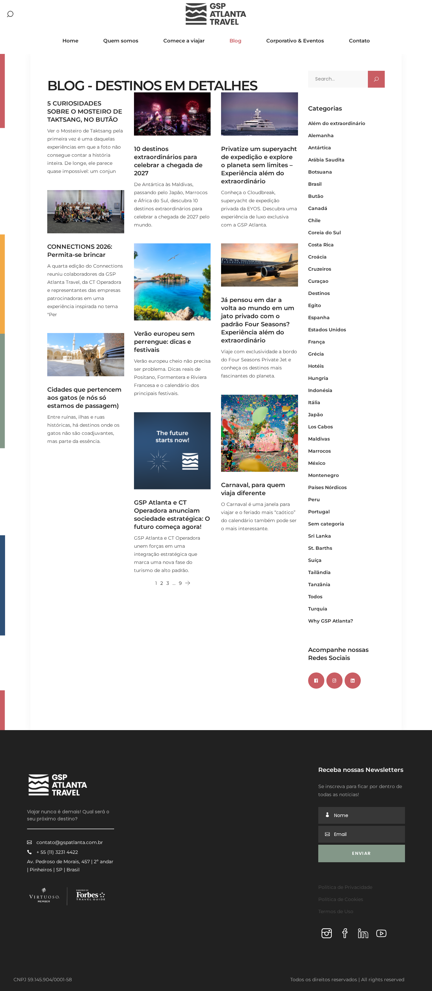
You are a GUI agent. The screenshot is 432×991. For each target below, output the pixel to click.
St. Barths (320, 548)
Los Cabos (320, 427)
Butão (315, 196)
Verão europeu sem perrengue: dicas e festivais (164, 342)
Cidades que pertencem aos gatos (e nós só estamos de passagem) (84, 398)
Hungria (318, 378)
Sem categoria (326, 524)
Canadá (317, 208)
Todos (315, 597)
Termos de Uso (335, 911)
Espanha (319, 317)
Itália (314, 402)
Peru (314, 500)
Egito (314, 305)
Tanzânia (319, 584)
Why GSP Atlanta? (330, 621)
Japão (315, 415)
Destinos (319, 293)
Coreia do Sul (324, 233)
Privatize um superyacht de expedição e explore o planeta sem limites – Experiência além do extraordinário (259, 165)
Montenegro (323, 475)
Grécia (316, 354)
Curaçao (318, 281)
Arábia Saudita (326, 160)
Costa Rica (321, 245)
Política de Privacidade (345, 887)
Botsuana (320, 172)
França (316, 342)
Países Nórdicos (327, 487)
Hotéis (316, 366)
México (316, 463)
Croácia (317, 257)
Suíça (315, 560)
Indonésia (320, 390)
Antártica (319, 148)
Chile (314, 220)
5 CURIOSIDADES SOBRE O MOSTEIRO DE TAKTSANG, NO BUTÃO (84, 111)
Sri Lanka (319, 536)
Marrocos (319, 451)
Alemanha (321, 135)
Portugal (319, 512)
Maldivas (319, 439)
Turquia (317, 609)
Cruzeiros (319, 269)
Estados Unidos (327, 330)
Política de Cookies (340, 899)
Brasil (315, 184)
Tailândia (319, 572)
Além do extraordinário (336, 123)
